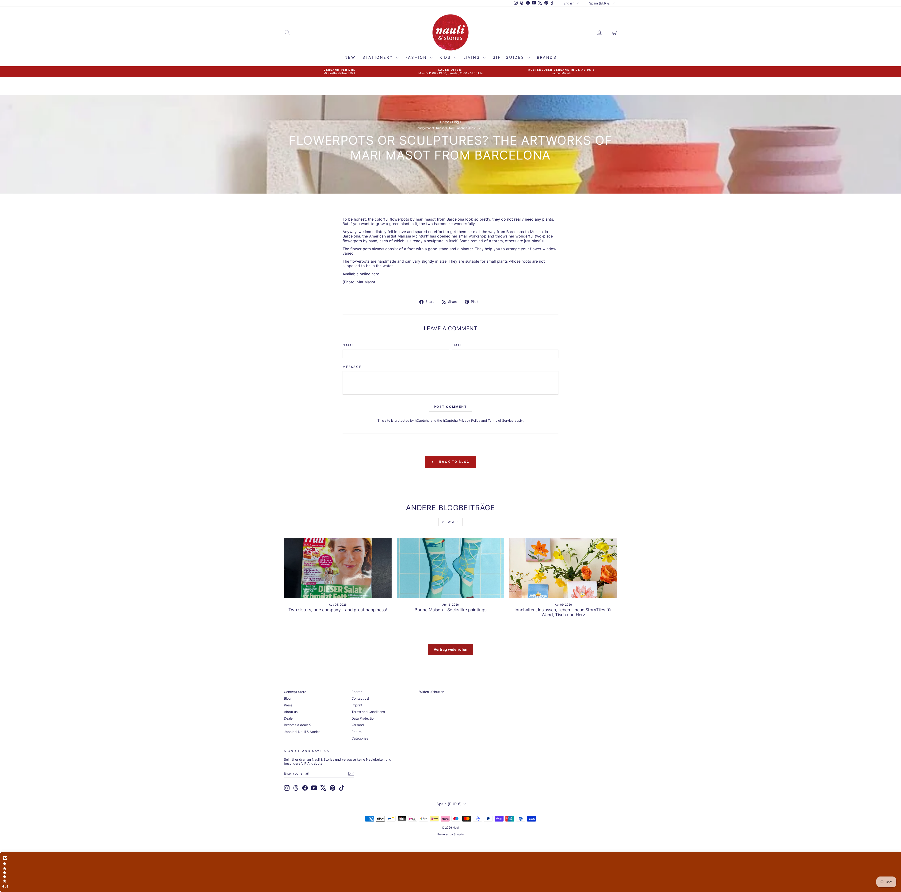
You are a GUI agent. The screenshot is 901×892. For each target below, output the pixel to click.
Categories (359, 738)
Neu (451, 128)
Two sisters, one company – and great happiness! (337, 609)
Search (356, 692)
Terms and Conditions (368, 712)
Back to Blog (454, 462)
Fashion (417, 57)
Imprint (356, 705)
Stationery (379, 57)
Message (352, 367)
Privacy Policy (469, 420)
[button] (450, 872)
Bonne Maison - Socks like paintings (450, 609)
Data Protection (363, 718)
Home (444, 122)
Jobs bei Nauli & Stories (302, 732)
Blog (455, 122)
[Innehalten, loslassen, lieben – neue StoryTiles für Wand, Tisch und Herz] (563, 568)
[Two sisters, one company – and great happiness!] (338, 568)
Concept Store (295, 692)
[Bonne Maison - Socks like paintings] (450, 568)
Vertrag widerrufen (450, 649)
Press (288, 705)
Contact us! (360, 698)
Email (458, 345)
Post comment (450, 407)
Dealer (289, 718)
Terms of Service (501, 420)
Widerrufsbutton (431, 692)
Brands (547, 57)
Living (472, 57)
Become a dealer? (297, 725)
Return (356, 732)
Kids (446, 57)
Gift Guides (509, 57)
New (349, 57)
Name (348, 345)
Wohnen (462, 128)
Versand (357, 725)
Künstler (441, 128)
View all (450, 522)
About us (291, 712)
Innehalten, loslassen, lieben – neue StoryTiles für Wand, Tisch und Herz (563, 612)
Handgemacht (425, 128)
